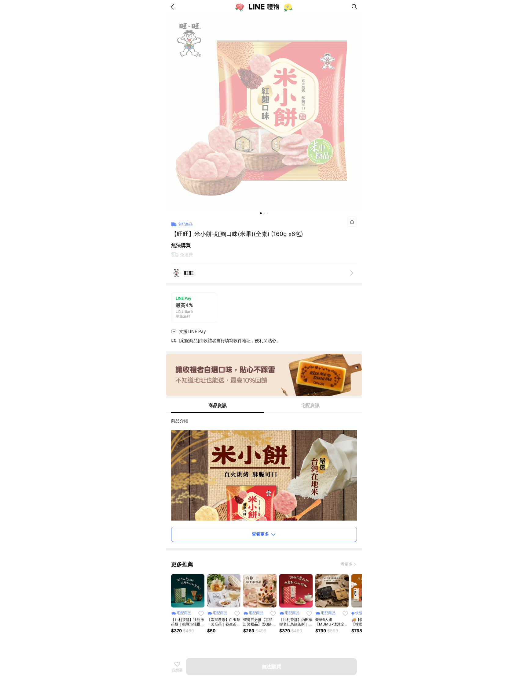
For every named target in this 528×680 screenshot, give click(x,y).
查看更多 (260, 533)
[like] (201, 613)
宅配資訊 (310, 405)
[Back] (173, 7)
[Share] (352, 221)
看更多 (347, 564)
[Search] (354, 7)
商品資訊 (217, 405)
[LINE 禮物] (264, 7)
